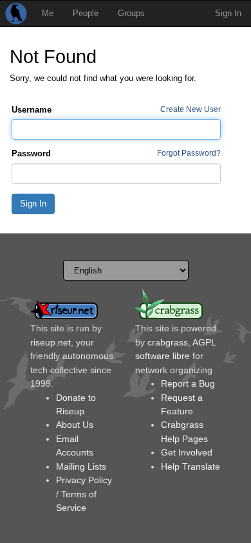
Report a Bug (188, 383)
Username (31, 110)
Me (47, 13)
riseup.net (50, 342)
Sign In (228, 13)
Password (31, 153)
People (85, 13)
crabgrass (167, 342)
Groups (131, 13)
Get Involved (186, 452)
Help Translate (190, 466)
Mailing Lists (81, 466)
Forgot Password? (189, 153)
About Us (74, 424)
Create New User (190, 109)
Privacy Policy (84, 480)
